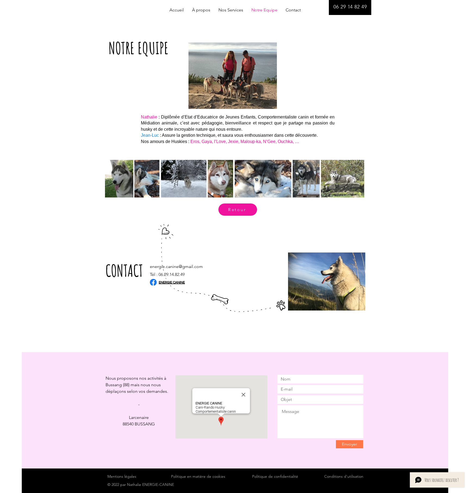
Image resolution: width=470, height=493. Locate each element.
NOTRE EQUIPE (139, 48)
